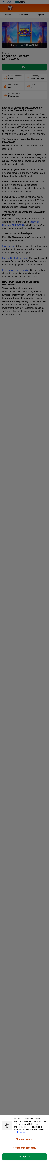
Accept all (24, 1156)
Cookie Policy (19, 1132)
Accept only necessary (24, 1147)
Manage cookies (24, 1139)
